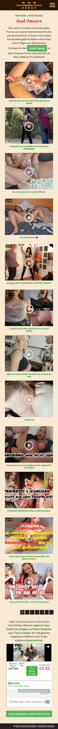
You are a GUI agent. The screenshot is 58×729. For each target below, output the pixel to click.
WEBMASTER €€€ (46, 726)
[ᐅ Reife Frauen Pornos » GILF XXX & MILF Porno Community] (29, 5)
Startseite (20, 15)
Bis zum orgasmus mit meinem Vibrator (29, 192)
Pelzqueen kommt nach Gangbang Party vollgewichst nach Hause (29, 466)
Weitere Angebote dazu (36, 625)
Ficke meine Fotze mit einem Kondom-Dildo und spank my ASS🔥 (29, 557)
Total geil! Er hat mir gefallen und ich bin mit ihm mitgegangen (29, 147)
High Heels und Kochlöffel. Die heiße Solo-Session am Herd (29, 375)
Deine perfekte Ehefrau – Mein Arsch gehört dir (29, 602)
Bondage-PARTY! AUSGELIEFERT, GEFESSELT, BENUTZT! (29, 283)
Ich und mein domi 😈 (29, 237)
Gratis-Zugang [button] (37, 48)
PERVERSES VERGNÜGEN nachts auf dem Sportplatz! (29, 511)
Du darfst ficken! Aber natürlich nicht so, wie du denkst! (29, 329)
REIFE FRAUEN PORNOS (26, 726)
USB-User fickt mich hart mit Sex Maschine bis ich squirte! (29, 101)
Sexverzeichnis (34, 640)
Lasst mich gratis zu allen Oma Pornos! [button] (29, 713)
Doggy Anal (29, 419)
